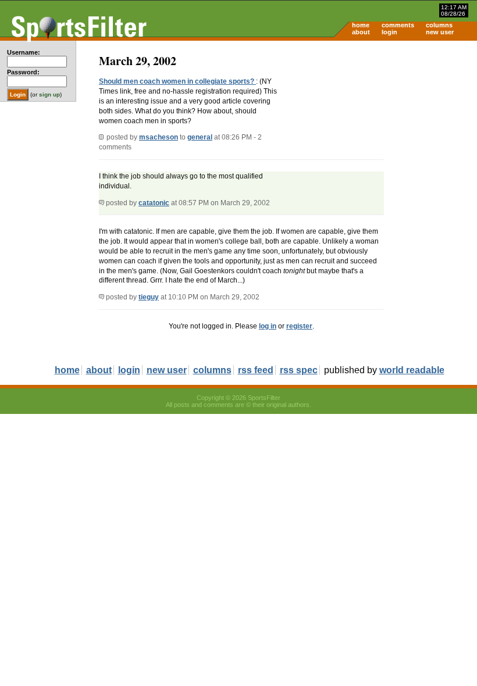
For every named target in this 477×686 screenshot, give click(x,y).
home (360, 25)
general (199, 137)
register (299, 326)
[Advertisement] (378, 131)
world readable (411, 370)
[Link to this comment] (101, 203)
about (361, 31)
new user (440, 31)
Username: (23, 52)
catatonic (153, 203)
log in (267, 326)
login (389, 31)
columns (439, 25)
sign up (49, 94)
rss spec (299, 370)
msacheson (158, 137)
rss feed (255, 370)
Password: (23, 72)
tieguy (148, 297)
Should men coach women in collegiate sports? (177, 81)
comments (398, 25)
